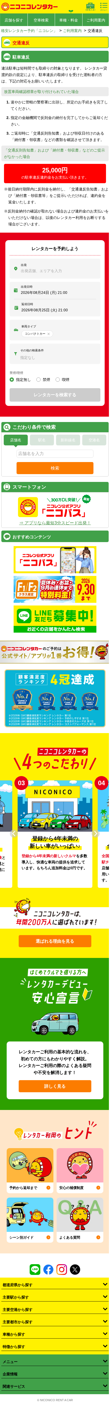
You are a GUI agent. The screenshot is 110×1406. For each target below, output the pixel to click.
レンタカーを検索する (55, 394)
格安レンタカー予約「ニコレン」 (29, 30)
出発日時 (27, 286)
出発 (24, 264)
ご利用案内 (96, 20)
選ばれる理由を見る (55, 941)
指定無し (23, 379)
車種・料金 (68, 20)
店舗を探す (14, 20)
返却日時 (27, 304)
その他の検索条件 (32, 350)
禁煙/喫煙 (16, 373)
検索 (55, 468)
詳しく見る (55, 1086)
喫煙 (65, 379)
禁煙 (46, 379)
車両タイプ (28, 326)
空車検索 (41, 20)
